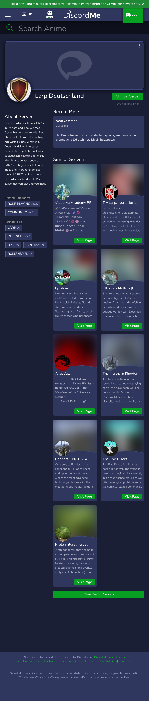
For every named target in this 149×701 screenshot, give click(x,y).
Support (130, 661)
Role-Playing (23, 204)
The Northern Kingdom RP (121, 376)
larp (14, 228)
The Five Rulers (115, 458)
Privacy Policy (66, 661)
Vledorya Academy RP (73, 202)
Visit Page (84, 240)
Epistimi (61, 288)
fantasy (35, 245)
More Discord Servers (99, 594)
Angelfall (62, 373)
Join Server (130, 96)
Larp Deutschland (59, 96)
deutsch (19, 236)
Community (22, 212)
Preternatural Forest (71, 544)
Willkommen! (67, 121)
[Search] (10, 27)
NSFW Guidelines (107, 661)
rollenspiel (20, 254)
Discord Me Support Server (109, 657)
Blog (121, 661)
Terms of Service (85, 661)
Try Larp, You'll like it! (120, 202)
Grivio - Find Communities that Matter (35, 661)
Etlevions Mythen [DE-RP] (120, 291)
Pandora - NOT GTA (71, 458)
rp (13, 245)
